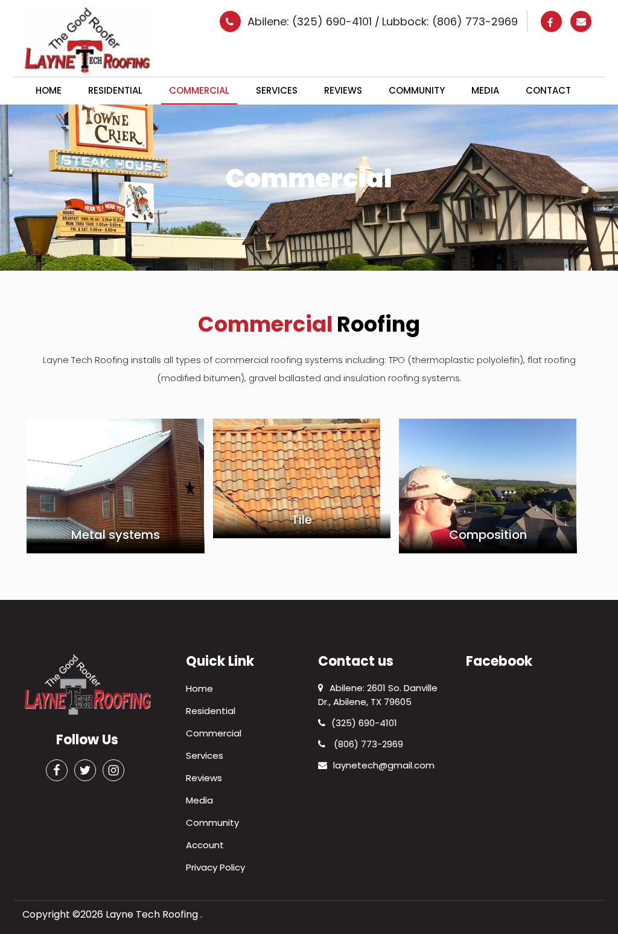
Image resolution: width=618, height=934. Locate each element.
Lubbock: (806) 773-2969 (450, 21)
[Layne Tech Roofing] (87, 40)
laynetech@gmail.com (384, 765)
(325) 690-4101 (364, 723)
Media (485, 90)
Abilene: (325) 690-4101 (311, 21)
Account (205, 845)
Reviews (343, 90)
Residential (115, 90)
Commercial (199, 90)
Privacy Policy (215, 867)
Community (417, 90)
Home (49, 90)
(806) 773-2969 (367, 744)
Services (277, 90)
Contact (548, 90)
